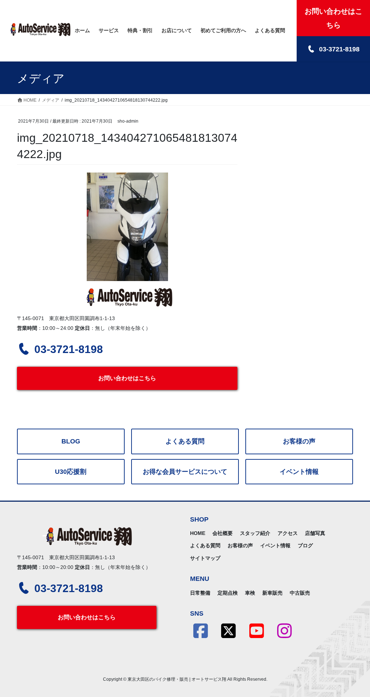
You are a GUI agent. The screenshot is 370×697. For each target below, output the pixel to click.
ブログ (305, 545)
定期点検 (228, 593)
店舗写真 (315, 533)
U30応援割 (70, 471)
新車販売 (272, 593)
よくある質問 (185, 441)
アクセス (288, 533)
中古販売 (300, 593)
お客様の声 (299, 441)
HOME (197, 533)
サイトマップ (205, 558)
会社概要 (222, 533)
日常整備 (200, 593)
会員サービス (185, 471)
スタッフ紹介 (255, 533)
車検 (250, 593)
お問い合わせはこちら (127, 378)
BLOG (70, 441)
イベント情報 (299, 471)
